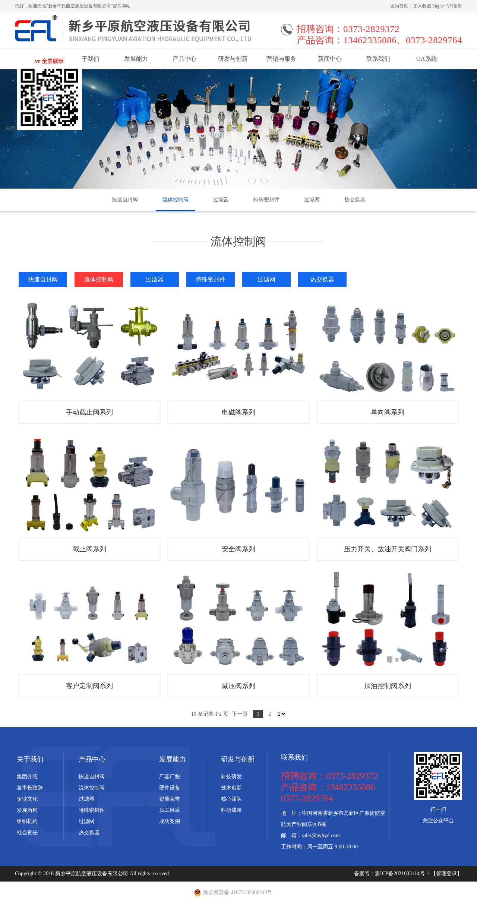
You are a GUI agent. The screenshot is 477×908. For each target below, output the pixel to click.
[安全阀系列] (238, 484)
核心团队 (231, 799)
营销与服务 (281, 59)
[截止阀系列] (89, 484)
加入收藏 (422, 6)
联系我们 (378, 59)
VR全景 (454, 6)
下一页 (240, 714)
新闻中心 (330, 59)
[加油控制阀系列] (387, 621)
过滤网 (312, 199)
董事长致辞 (30, 788)
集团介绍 (27, 776)
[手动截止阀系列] (89, 347)
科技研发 (231, 776)
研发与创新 (233, 59)
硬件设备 (169, 788)
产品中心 (184, 59)
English (439, 6)
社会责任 (27, 832)
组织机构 (27, 821)
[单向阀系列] (387, 347)
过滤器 (221, 199)
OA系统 (426, 59)
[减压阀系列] (238, 621)
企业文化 (27, 799)
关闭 (10, 128)
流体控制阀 (175, 199)
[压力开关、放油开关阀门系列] (387, 484)
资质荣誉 (169, 799)
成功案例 (169, 821)
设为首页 (399, 6)
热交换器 (354, 199)
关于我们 (30, 759)
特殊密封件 (266, 199)
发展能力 (136, 59)
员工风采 (169, 810)
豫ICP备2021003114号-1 (403, 873)
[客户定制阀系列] (89, 621)
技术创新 (231, 788)
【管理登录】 (446, 873)
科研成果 (231, 810)
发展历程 (27, 810)
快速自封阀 (125, 199)
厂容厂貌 (169, 776)
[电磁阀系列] (238, 347)
